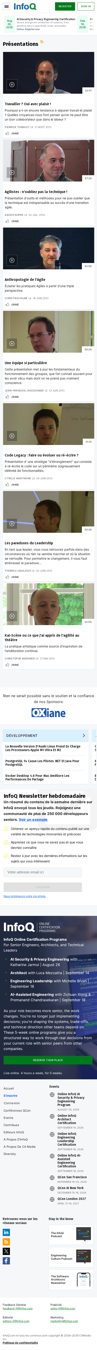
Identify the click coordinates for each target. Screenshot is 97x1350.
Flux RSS (42, 42)
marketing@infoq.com (64, 1321)
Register (65, 6)
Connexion (12, 1103)
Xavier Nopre (14, 214)
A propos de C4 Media (19, 1146)
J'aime (15, 133)
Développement (22, 735)
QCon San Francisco (72, 1177)
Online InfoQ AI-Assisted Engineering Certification (69, 1161)
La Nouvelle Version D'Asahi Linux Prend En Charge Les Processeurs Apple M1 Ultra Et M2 (42, 748)
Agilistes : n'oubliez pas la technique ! (36, 192)
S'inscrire (10, 1095)
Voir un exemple (33, 819)
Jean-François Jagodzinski (24, 390)
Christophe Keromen (20, 658)
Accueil (9, 1088)
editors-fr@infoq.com (16, 1321)
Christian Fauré (16, 298)
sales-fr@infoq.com (63, 1308)
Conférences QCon (17, 1110)
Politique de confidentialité (20, 1342)
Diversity (10, 1154)
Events (8, 1118)
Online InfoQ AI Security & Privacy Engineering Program (71, 1099)
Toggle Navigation (6, 6)
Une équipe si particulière (26, 363)
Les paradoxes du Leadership (29, 543)
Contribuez (11, 1125)
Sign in (86, 6)
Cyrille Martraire (18, 478)
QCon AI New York (70, 1188)
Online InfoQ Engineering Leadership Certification (67, 1139)
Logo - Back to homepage (25, 6)
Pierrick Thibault (17, 127)
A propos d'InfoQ (16, 1139)
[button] (43, 887)
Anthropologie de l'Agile (25, 279)
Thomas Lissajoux (18, 570)
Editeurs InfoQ (14, 1132)
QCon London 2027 (72, 1199)
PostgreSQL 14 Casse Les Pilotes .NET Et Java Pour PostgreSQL (42, 763)
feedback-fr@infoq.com (17, 1308)
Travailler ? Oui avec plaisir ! (28, 104)
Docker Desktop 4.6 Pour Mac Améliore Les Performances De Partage (37, 777)
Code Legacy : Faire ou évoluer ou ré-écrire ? (42, 455)
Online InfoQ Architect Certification (67, 1119)
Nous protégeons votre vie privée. (25, 896)
